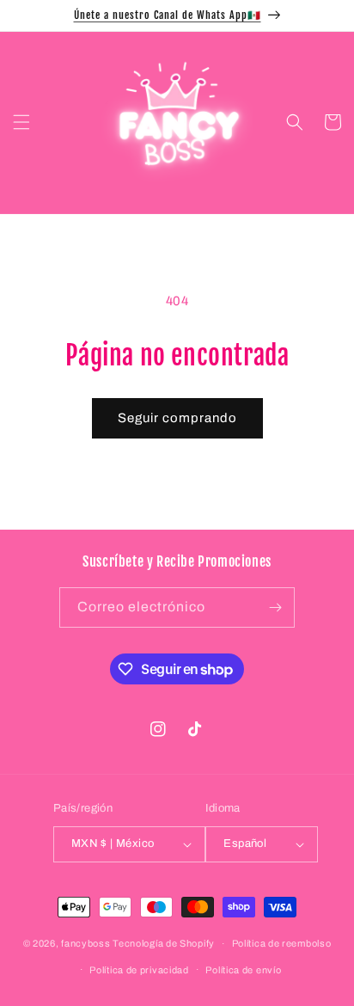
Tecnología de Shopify (164, 943)
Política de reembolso (282, 943)
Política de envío (243, 970)
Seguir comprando (177, 418)
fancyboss (85, 943)
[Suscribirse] (275, 607)
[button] (21, 122)
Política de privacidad (138, 970)
